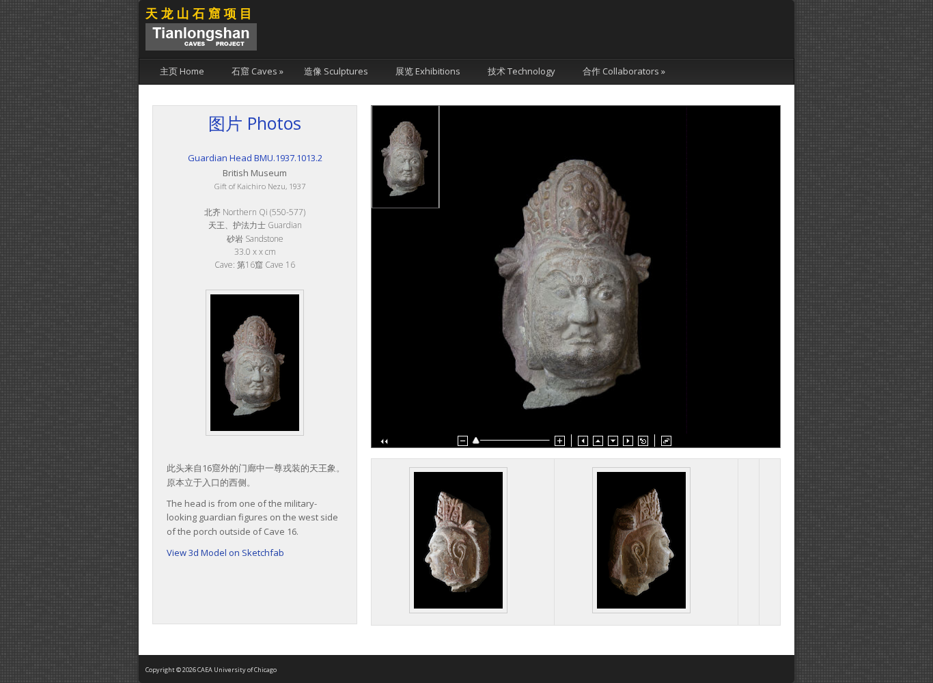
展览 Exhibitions (427, 71)
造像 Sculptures (336, 71)
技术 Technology (521, 71)
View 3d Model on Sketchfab (225, 552)
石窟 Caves (257, 71)
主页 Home (182, 71)
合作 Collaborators (624, 71)
